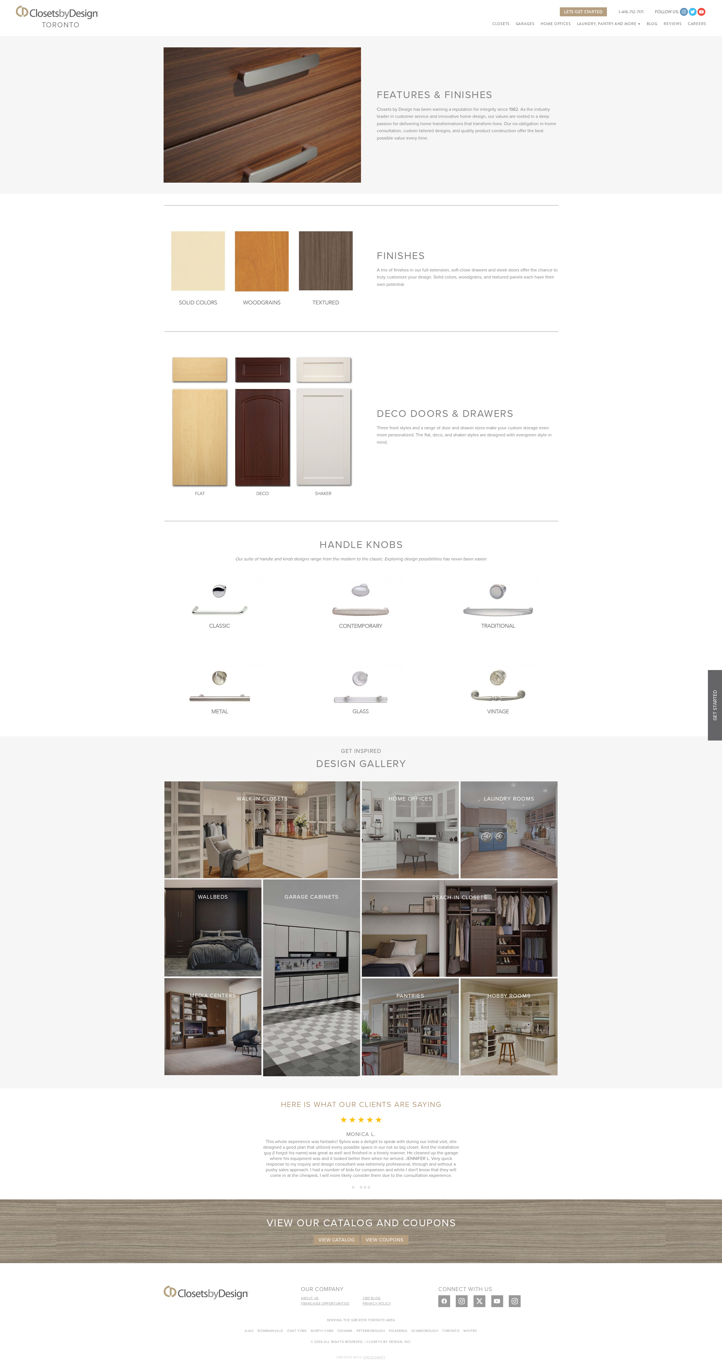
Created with (361, 1357)
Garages (525, 23)
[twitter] (693, 12)
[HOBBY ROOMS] (509, 1026)
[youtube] (701, 12)
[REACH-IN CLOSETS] (459, 927)
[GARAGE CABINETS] (311, 977)
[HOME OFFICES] (410, 829)
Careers (697, 23)
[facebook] (444, 1301)
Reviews (672, 23)
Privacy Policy (377, 1303)
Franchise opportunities (325, 1303)
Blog (652, 23)
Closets (500, 23)
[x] (479, 1301)
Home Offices (556, 23)
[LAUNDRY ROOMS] (509, 829)
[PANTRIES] (410, 1026)
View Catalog (336, 1239)
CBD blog (372, 1298)
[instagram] (684, 12)
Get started (715, 705)
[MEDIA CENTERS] (213, 1026)
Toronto (61, 24)
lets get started (583, 12)
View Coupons (385, 1239)
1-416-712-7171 (631, 12)
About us (310, 1298)
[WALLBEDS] (213, 927)
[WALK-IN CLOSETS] (262, 829)
